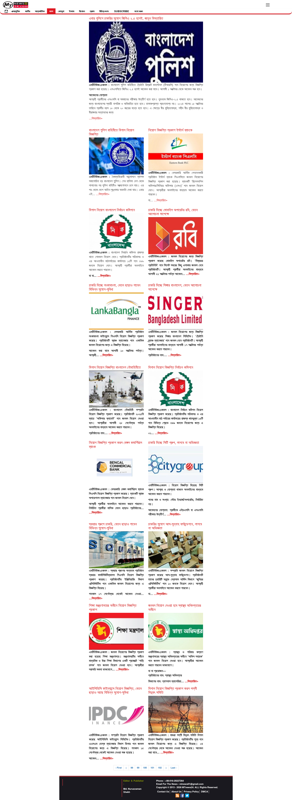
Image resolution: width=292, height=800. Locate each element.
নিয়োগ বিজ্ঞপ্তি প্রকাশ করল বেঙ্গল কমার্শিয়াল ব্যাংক (115, 444)
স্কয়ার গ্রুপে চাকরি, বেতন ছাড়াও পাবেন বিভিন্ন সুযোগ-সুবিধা (113, 525)
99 (138, 767)
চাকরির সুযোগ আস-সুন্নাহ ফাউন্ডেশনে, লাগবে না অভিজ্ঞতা (175, 525)
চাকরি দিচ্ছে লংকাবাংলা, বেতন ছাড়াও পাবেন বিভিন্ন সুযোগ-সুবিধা (114, 287)
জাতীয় (27, 11)
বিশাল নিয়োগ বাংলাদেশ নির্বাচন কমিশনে (112, 209)
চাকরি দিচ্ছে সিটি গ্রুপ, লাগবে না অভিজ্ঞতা (173, 442)
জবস (51, 11)
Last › (174, 767)
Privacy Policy (191, 791)
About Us (176, 791)
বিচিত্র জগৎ (104, 11)
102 (160, 767)
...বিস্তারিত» (96, 118)
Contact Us (163, 791)
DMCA (204, 791)
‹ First (118, 767)
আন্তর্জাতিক (40, 11)
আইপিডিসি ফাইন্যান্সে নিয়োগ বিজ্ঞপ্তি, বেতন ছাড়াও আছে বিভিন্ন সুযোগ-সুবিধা (115, 690)
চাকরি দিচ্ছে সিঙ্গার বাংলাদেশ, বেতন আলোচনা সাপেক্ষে (174, 287)
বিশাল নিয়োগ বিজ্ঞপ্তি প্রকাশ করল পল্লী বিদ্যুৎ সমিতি (172, 690)
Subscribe (121, 11)
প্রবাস (92, 11)
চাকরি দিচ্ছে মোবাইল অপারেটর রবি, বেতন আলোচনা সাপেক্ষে (173, 211)
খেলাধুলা (61, 11)
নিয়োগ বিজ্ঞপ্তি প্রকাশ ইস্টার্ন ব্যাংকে (170, 129)
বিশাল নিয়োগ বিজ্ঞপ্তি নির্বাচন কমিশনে (170, 367)
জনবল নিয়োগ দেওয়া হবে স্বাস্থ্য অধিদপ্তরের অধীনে (174, 607)
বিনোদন (82, 11)
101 (152, 767)
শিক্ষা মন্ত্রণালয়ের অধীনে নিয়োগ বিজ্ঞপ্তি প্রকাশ (112, 607)
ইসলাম (71, 11)
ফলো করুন (138, 11)
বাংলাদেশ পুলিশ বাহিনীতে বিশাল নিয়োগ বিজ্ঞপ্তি (111, 131)
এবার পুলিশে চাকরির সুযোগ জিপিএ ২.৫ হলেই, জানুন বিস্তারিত (126, 18)
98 (132, 767)
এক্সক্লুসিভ (15, 11)
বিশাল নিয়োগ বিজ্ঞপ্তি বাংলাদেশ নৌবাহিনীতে (115, 367)
